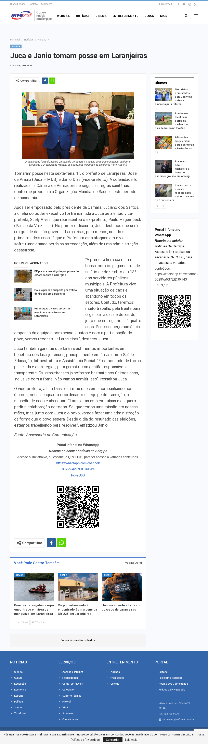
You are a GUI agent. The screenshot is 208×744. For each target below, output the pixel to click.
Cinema (100, 15)
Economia (20, 689)
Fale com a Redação (171, 677)
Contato (33, 4)
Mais (163, 15)
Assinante (46, 4)
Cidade (19, 575)
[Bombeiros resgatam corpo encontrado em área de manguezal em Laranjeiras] (34, 587)
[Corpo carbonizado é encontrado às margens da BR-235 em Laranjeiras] (78, 587)
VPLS (65, 707)
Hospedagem (70, 677)
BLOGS (149, 15)
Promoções (117, 677)
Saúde (18, 707)
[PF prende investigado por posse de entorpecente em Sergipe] (23, 276)
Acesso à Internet (72, 671)
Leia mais (131, 739)
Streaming (68, 713)
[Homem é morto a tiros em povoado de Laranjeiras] (122, 587)
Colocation (68, 689)
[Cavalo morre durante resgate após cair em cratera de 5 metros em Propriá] (163, 190)
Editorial (163, 671)
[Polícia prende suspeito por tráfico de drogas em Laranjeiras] (23, 294)
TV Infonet (20, 713)
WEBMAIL (63, 15)
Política (16, 46)
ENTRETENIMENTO (126, 15)
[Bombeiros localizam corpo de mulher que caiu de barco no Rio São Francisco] (163, 118)
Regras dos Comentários (173, 683)
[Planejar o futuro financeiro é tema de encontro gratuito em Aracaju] (163, 166)
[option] (174, 145)
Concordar (112, 739)
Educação (20, 683)
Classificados (18, 4)
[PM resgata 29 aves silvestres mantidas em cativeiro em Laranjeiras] (23, 313)
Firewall (66, 701)
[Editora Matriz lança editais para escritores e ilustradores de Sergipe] (163, 142)
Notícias (82, 15)
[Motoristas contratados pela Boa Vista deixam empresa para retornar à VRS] (163, 94)
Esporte (18, 695)
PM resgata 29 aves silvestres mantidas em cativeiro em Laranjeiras (52, 312)
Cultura (18, 677)
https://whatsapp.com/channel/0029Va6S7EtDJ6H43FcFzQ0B (78, 469)
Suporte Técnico (71, 695)
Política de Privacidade (172, 689)
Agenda (115, 671)
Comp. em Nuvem (72, 683)
